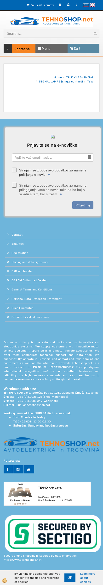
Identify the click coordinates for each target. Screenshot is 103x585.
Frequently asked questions (30, 317)
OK (70, 577)
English (92, 5)
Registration (19, 253)
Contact (17, 234)
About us (17, 243)
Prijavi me (82, 205)
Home (58, 77)
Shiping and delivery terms (29, 262)
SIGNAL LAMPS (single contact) (61, 81)
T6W (90, 81)
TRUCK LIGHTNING (79, 77)
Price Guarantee (22, 308)
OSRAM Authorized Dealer (29, 280)
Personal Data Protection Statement (36, 298)
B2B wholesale (21, 271)
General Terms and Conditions (32, 289)
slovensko (86, 5)
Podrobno (15, 49)
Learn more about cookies (87, 578)
